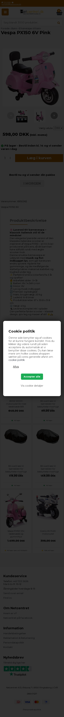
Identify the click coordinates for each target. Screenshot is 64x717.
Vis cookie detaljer (32, 385)
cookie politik (17, 360)
